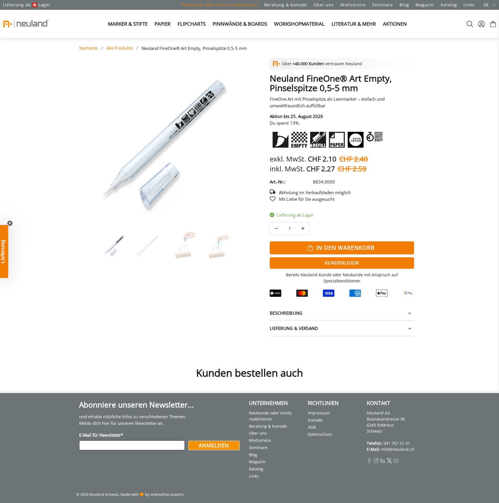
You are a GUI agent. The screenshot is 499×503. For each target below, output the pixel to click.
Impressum (319, 413)
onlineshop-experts (167, 494)
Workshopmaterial (299, 23)
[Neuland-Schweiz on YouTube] (396, 461)
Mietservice (353, 4)
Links (469, 4)
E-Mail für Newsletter (101, 435)
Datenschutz (320, 434)
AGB (312, 427)
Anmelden (214, 445)
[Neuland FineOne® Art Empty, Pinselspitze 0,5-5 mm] (163, 142)
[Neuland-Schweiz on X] (389, 461)
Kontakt (315, 420)
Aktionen (395, 23)
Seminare (382, 4)
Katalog (449, 4)
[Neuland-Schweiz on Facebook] (369, 461)
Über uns (324, 4)
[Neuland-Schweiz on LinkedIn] (382, 461)
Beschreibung (286, 313)
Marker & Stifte (128, 23)
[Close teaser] (18, 223)
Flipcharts (192, 23)
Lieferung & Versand (294, 328)
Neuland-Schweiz (104, 494)
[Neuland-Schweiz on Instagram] (376, 461)
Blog (404, 4)
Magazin (425, 4)
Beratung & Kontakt (285, 4)
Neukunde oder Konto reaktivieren (219, 4)
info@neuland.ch (397, 449)
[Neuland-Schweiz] (26, 24)
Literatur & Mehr (354, 23)
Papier (162, 23)
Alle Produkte (119, 48)
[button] (8, 251)
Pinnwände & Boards (240, 23)
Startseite (88, 48)
